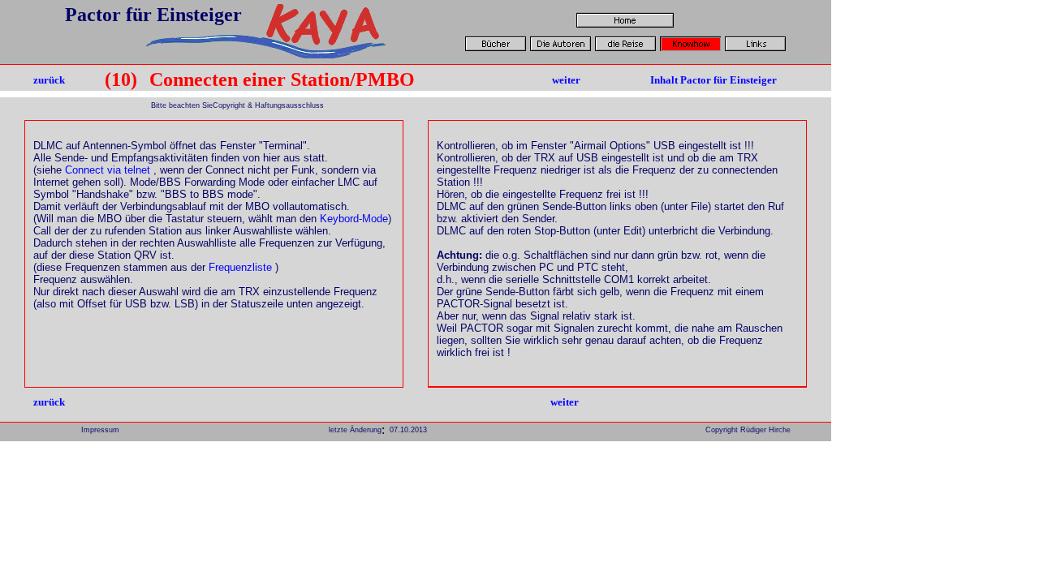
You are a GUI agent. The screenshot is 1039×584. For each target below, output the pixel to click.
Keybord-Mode (354, 219)
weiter (566, 80)
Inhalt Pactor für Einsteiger (713, 80)
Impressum (100, 430)
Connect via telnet (107, 170)
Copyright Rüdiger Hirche (748, 430)
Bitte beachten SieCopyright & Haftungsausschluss (236, 105)
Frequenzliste (240, 267)
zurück (49, 80)
